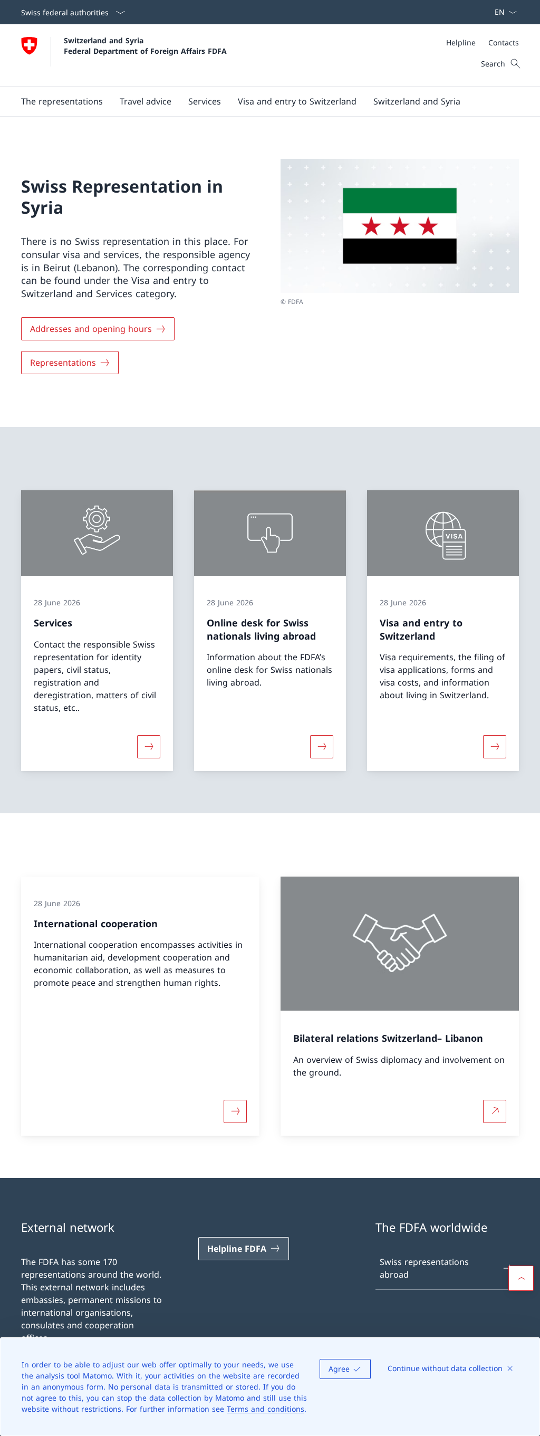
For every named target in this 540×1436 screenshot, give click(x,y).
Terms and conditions (265, 1409)
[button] (145, 101)
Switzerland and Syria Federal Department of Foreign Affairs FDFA (145, 45)
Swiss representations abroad (424, 1268)
